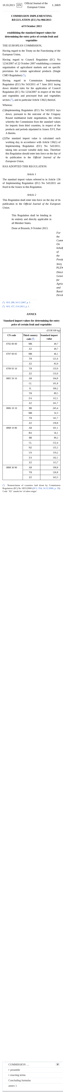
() (24, 75)
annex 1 (12, 1085)
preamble (15, 1069)
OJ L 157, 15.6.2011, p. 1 (17, 306)
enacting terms (18, 1075)
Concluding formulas (19, 1080)
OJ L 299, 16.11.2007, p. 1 (18, 302)
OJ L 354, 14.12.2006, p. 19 (46, 488)
